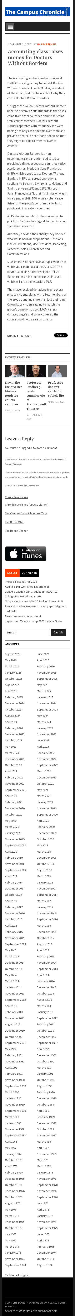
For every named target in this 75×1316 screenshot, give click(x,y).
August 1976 (12, 1203)
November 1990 (15, 1080)
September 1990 (15, 1086)
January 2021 (45, 802)
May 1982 (10, 1148)
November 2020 (46, 808)
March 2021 (44, 796)
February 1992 (14, 1055)
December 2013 (46, 987)
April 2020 (43, 821)
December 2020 (15, 808)
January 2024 (45, 728)
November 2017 (46, 888)
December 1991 (46, 1055)
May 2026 (10, 660)
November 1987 (46, 1135)
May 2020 (10, 821)
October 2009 (13, 1037)
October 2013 (45, 993)
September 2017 (47, 895)
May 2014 (10, 975)
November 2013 (15, 993)
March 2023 (12, 753)
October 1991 (45, 1061)
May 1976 (10, 1209)
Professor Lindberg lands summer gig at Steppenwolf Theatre (36, 396)
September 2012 (47, 1018)
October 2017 (13, 895)
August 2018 (44, 870)
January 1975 (13, 1252)
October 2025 (13, 678)
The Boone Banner (16, 531)
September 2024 (47, 709)
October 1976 (13, 1197)
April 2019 (11, 851)
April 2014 (43, 975)
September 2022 (47, 765)
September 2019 (15, 845)
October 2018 (45, 864)
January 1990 (13, 1098)
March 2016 (44, 925)
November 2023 (46, 734)
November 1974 (15, 1259)
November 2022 (46, 759)
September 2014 (47, 969)
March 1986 (44, 1141)
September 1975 (47, 1228)
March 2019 (44, 851)
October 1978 (13, 1185)
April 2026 (43, 660)
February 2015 (46, 956)
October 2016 (13, 919)
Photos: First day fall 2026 (21, 582)
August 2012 (12, 1024)
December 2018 (46, 857)
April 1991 (11, 1067)
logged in (26, 448)
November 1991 (15, 1061)
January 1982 (13, 1154)
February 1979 (14, 1172)
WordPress (25, 1311)
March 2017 (44, 901)
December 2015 (46, 932)
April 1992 (43, 1049)
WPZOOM (52, 1311)
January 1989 (13, 1123)
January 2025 (45, 697)
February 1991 (14, 1074)
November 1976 (46, 1191)
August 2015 (44, 944)
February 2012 (46, 1024)
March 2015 (12, 956)
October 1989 (45, 1104)
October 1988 (45, 1129)
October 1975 (13, 1228)
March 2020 (12, 827)
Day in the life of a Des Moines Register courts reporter (13, 393)
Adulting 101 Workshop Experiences (27, 587)
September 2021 (15, 790)
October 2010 (45, 1030)
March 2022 (44, 771)
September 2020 (47, 814)
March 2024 (44, 722)
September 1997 (47, 1043)
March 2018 (44, 876)
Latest (12, 573)
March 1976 (12, 1216)
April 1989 (43, 1111)
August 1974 (44, 1265)
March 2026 (12, 666)
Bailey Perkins (46, 44)
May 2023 (10, 746)
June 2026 (43, 654)
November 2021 (15, 783)
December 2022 (15, 759)
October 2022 (13, 765)
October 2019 (45, 839)
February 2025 (14, 697)
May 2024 (42, 716)
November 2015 (15, 938)
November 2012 (15, 1018)
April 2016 (11, 925)
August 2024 (12, 716)
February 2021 (14, 802)
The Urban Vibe (14, 522)
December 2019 (46, 833)
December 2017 (15, 888)
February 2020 (46, 827)
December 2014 (15, 962)
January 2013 (45, 1012)
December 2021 (46, 777)
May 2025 (42, 685)
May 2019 (42, 845)
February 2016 (14, 932)
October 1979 (13, 1160)
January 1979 (45, 1172)
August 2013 (44, 1000)
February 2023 (46, 753)
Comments (29, 573)
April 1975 (43, 1240)
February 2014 (46, 981)
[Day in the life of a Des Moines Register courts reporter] (14, 373)
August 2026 (12, 654)
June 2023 (43, 740)
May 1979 (42, 1160)
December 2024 (15, 703)
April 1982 (43, 1148)
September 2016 (47, 919)
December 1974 (46, 1252)
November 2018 (15, 864)
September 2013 (15, 1000)
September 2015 (15, 944)
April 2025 (11, 691)
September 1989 (15, 1111)
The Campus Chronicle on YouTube (26, 513)
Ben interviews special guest (23, 616)
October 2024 (13, 709)
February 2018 (14, 882)
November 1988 (15, 1129)
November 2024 (46, 703)
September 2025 (47, 678)
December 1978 (15, 1179)
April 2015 (43, 950)
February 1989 (46, 1117)
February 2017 (14, 907)
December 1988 (46, 1123)
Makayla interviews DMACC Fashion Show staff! (34, 601)
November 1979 (46, 1154)
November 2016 (46, 913)
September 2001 (15, 1043)
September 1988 (15, 1135)
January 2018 (45, 882)
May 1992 (10, 1049)
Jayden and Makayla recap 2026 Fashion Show (33, 621)
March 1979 (44, 1166)
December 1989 (46, 1098)
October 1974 (45, 1259)
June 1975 (43, 1234)
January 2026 (13, 672)
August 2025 (12, 685)
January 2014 (13, 987)
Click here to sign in (17, 1275)
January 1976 (45, 1216)
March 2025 (44, 691)
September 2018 (15, 870)
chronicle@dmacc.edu (28, 485)
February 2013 (14, 1012)
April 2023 (43, 746)
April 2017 (11, 901)
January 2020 (13, 833)
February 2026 (46, 666)
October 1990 (45, 1080)
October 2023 (13, 740)
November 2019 (15, 839)
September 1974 (15, 1265)
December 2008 (46, 1037)
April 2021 (11, 796)
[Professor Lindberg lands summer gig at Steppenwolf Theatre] (36, 373)
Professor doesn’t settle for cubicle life (56, 389)
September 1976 (47, 1197)
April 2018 (11, 876)
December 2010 (15, 1030)
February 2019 (14, 857)
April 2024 (11, 722)
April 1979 (11, 1166)
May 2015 (10, 950)
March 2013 (44, 1006)
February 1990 (46, 1092)
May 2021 (42, 790)
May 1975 (10, 1240)
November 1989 (15, 1104)
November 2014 (46, 962)
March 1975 (12, 1246)
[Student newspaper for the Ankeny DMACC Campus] (37, 10)
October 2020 (13, 814)
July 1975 (10, 1234)
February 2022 (14, 777)
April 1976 (43, 1209)
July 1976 (42, 1203)
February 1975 (46, 1246)
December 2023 (15, 734)
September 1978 (47, 1185)
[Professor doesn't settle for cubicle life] (57, 373)
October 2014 (13, 969)
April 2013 (11, 1006)
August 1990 (44, 1086)
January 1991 (45, 1074)
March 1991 (44, 1067)
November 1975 (46, 1222)
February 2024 (14, 728)
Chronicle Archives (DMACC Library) (26, 504)
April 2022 (11, 771)
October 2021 (45, 783)
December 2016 (15, 913)
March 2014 (12, 981)
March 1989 (12, 1117)
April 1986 (11, 1141)
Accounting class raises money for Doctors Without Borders (35, 57)
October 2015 (45, 938)
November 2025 (46, 672)
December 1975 (15, 1222)
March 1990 (12, 1092)
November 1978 (46, 1179)
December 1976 (15, 1191)
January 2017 (45, 907)
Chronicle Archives (16, 497)
